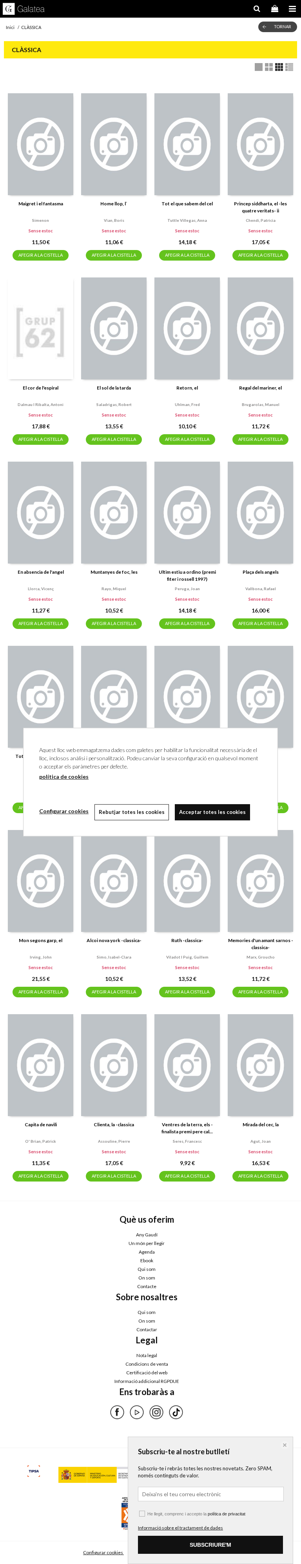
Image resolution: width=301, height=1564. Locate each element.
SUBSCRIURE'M (210, 1545)
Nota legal (146, 1355)
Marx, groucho (261, 957)
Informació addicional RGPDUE (146, 1381)
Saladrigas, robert (114, 404)
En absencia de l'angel (41, 572)
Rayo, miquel (114, 588)
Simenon (40, 220)
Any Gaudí (147, 1235)
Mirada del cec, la (261, 1124)
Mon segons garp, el (40, 940)
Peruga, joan (187, 588)
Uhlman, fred (187, 404)
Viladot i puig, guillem (187, 957)
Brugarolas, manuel (260, 404)
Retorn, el (187, 388)
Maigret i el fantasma (40, 204)
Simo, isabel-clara (114, 957)
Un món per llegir (147, 1243)
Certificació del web (146, 1373)
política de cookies (64, 776)
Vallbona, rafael (260, 588)
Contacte (146, 1286)
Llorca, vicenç (41, 588)
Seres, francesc (187, 1141)
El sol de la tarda (114, 388)
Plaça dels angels (261, 572)
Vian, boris (114, 220)
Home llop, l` (113, 204)
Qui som (147, 1269)
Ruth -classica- (187, 940)
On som (146, 1278)
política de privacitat (226, 1513)
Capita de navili (41, 1124)
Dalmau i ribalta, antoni (40, 404)
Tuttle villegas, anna (187, 220)
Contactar (146, 1329)
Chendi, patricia (261, 220)
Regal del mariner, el (260, 388)
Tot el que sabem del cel (187, 204)
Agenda (147, 1252)
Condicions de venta (146, 1364)
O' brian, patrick (40, 1141)
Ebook (146, 1260)
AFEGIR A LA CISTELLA (40, 254)
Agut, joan (260, 1141)
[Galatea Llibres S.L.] (23, 10)
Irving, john (41, 957)
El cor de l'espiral (40, 388)
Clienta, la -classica (114, 1124)
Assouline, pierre (114, 1141)
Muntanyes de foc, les (114, 572)
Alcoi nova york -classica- (114, 940)
